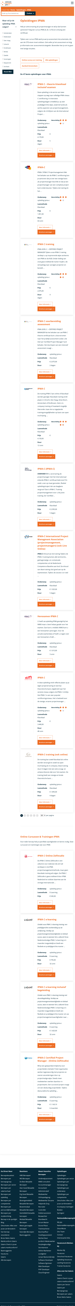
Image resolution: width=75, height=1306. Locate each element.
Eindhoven (7, 48)
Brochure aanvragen (45, 155)
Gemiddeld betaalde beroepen (27, 1214)
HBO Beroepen (25, 1175)
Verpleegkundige (44, 1244)
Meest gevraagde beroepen (26, 1227)
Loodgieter (42, 1254)
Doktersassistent (44, 1213)
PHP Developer (44, 1269)
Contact (60, 1235)
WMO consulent (44, 1182)
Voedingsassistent (45, 1235)
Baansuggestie (6, 1251)
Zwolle (6, 55)
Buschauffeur (43, 1232)
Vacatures (4, 1254)
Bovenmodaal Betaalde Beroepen (27, 1208)
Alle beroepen (6, 1260)
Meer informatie (44, 150)
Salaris (3, 1257)
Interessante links (63, 1238)
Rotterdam (7, 37)
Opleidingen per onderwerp (63, 1189)
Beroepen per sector (8, 1185)
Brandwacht (42, 1219)
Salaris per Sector (63, 1284)
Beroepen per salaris (64, 1294)
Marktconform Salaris (9, 1241)
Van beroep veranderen (5, 1233)
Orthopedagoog (44, 1197)
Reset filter (8, 72)
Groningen (7, 59)
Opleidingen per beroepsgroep (63, 1183)
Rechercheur (43, 1238)
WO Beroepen (25, 1178)
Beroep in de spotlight (9, 1219)
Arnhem (6, 66)
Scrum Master (43, 1222)
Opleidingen (61, 1175)
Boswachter (42, 1216)
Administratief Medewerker (43, 1192)
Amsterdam (8, 33)
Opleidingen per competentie (63, 1195)
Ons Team (61, 1232)
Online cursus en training (32, 60)
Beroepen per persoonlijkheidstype (8, 1208)
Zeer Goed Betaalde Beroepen (27, 1189)
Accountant (42, 1188)
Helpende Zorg (43, 1204)
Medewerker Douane (46, 1200)
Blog (2, 1222)
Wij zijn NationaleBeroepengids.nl (65, 1223)
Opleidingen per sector (65, 1178)
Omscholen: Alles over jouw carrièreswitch (9, 1227)
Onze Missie (61, 1228)
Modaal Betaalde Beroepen (26, 1221)
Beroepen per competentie (6, 1202)
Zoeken (29, 13)
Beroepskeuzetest (7, 1175)
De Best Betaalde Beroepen (26, 1183)
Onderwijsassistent (45, 1178)
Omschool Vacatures (64, 1256)
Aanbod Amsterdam (30, 66)
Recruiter (41, 1207)
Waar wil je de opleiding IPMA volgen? (8, 23)
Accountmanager (44, 1185)
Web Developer (44, 1266)
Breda (6, 52)
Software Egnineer (45, 1263)
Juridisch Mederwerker (46, 1241)
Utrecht (6, 44)
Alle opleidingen (51, 60)
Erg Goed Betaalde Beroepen (26, 1195)
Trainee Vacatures (64, 1266)
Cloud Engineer (44, 1273)
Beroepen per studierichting (6, 1214)
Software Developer (45, 1260)
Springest (60, 1213)
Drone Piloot (43, 1226)
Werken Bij (61, 1250)
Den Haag (7, 40)
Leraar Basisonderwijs (46, 1257)
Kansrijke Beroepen (27, 1232)
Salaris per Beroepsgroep (62, 1289)
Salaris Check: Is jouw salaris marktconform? (9, 1246)
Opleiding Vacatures (64, 1260)
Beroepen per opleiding (6, 1195)
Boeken (60, 1210)
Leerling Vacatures (64, 1263)
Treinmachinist (43, 1229)
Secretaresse (43, 1247)
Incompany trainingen (65, 1207)
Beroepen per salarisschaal (6, 1189)
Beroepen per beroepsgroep (6, 1180)
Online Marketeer (44, 1251)
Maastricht (7, 63)
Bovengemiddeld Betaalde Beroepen (27, 1202)
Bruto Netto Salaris (8, 1238)
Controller (42, 1210)
